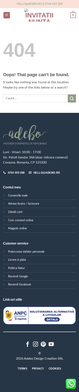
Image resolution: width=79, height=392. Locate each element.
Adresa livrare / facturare (23, 203)
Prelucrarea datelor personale (26, 251)
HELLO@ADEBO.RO (29, 4)
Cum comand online (20, 220)
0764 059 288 (54, 4)
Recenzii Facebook (19, 284)
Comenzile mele (18, 195)
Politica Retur (16, 268)
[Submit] (72, 98)
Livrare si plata (17, 259)
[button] (6, 15)
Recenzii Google (18, 276)
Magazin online (17, 228)
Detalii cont (15, 212)
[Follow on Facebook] (27, 344)
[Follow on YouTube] (51, 344)
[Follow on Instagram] (35, 344)
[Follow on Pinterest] (43, 344)
